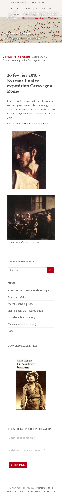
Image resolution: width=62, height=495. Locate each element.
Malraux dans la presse (21, 304)
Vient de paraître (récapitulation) (26, 310)
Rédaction (38, 2)
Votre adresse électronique (27, 450)
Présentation (19, 2)
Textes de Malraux (18, 297)
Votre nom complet (22, 437)
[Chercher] (50, 270)
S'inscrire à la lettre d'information (37, 491)
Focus (11, 330)
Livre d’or (11, 491)
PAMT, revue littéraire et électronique (29, 290)
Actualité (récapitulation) (21, 317)
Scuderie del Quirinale (36, 123)
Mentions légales (44, 487)
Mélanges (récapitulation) (22, 324)
